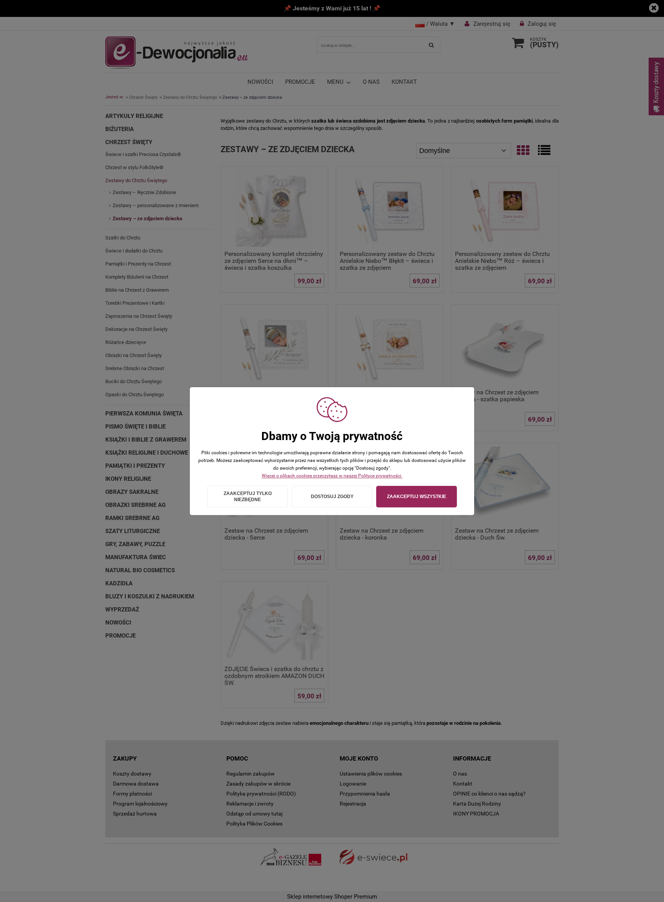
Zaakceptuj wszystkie (416, 496)
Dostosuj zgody (332, 496)
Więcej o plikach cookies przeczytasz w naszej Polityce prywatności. (332, 475)
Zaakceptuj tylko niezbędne (248, 496)
